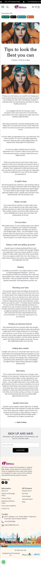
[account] (33, 7)
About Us (4, 491)
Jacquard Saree (27, 499)
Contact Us (5, 508)
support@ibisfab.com (11, 525)
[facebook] (2, 482)
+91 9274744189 (9, 521)
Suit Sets (25, 493)
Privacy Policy (6, 498)
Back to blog (21, 422)
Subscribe (20, 450)
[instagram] (6, 482)
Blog (23, 502)
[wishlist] (36, 7)
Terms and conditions (8, 506)
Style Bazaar (26, 496)
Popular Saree (27, 491)
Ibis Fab (23, 550)
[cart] (39, 7)
